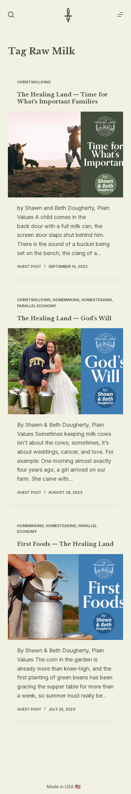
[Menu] (120, 14)
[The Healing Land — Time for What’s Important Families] (65, 155)
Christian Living (34, 82)
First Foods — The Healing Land (65, 544)
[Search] (11, 15)
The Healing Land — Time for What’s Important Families (62, 98)
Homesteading (96, 300)
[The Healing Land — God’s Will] (65, 371)
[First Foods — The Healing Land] (65, 597)
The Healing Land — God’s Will (64, 318)
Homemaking (66, 300)
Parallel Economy (36, 306)
